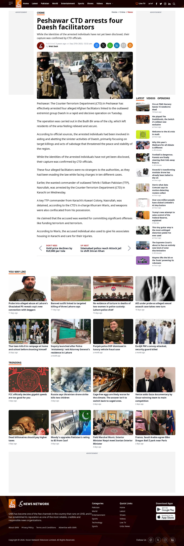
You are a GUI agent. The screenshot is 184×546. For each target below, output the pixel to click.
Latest (122, 511)
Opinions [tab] (163, 98)
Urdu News (125, 526)
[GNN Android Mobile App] (165, 509)
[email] (123, 46)
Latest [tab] (140, 98)
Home (114, 12)
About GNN (14, 527)
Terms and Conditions (46, 527)
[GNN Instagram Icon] (165, 4)
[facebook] (96, 46)
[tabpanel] (155, 185)
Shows (123, 515)
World (94, 511)
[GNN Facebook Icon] (156, 4)
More (108, 3)
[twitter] (103, 46)
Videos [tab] (150, 98)
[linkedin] (117, 46)
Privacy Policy (28, 527)
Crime (122, 12)
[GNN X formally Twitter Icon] (161, 4)
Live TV (123, 522)
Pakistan (96, 507)
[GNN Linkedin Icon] (169, 4)
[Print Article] (130, 45)
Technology (97, 522)
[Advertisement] (21, 54)
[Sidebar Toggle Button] (11, 3)
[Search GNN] (174, 3)
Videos (123, 518)
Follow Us (141, 539)
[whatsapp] (110, 46)
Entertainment (98, 515)
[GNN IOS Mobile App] (165, 517)
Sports (95, 518)
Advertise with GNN (68, 527)
